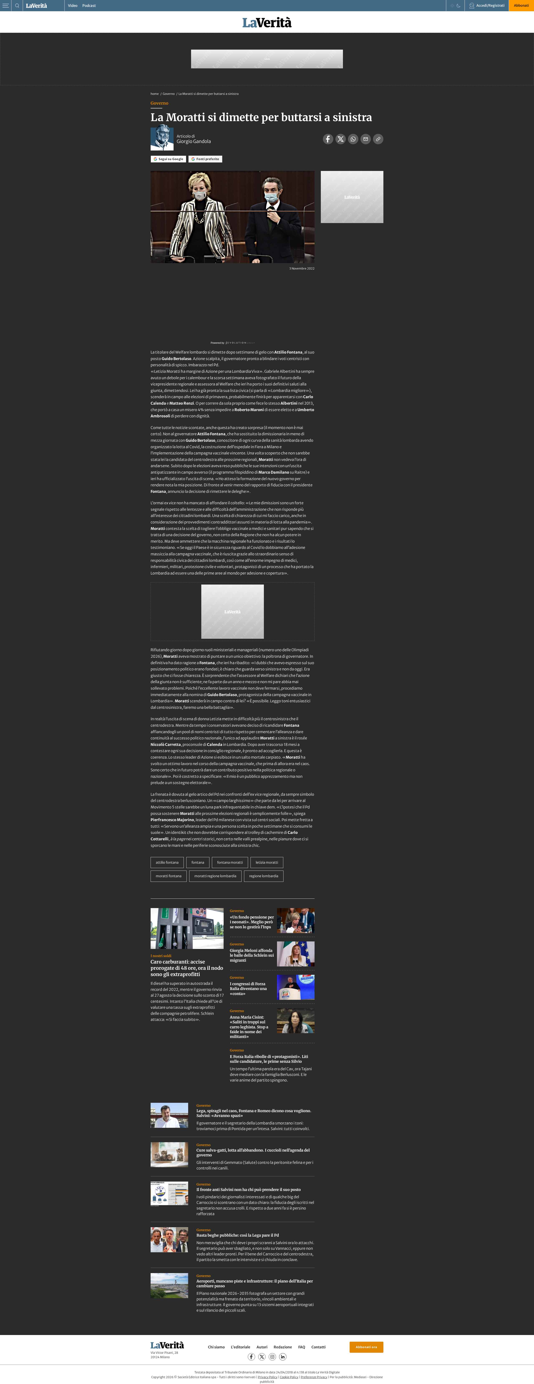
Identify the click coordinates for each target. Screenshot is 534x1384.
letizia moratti (267, 862)
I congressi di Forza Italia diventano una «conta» (248, 988)
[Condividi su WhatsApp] (353, 139)
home (155, 94)
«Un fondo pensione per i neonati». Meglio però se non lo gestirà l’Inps (252, 922)
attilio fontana (167, 862)
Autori (262, 1347)
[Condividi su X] (340, 139)
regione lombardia (263, 876)
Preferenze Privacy (314, 1377)
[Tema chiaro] (452, 5)
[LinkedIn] (282, 1356)
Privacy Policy (267, 1377)
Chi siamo (216, 1347)
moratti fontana (168, 876)
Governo (169, 94)
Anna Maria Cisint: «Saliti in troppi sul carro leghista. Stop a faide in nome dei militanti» (249, 1027)
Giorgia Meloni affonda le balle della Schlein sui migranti (252, 955)
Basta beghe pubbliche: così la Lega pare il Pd (237, 1235)
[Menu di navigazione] (5, 5)
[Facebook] (251, 1356)
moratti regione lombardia (215, 876)
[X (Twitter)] (262, 1356)
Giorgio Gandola (194, 141)
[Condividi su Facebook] (328, 139)
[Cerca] (17, 5)
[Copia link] (378, 139)
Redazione (283, 1347)
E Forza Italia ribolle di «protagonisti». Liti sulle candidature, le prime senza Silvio (269, 1059)
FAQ (301, 1347)
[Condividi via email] (365, 139)
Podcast (89, 5)
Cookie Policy (289, 1377)
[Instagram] (272, 1356)
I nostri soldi (161, 956)
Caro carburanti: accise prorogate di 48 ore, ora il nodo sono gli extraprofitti (187, 968)
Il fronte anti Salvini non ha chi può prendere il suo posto (248, 1189)
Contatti (318, 1347)
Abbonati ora (366, 1347)
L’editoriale (240, 1347)
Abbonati (521, 5)
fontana (197, 862)
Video (72, 5)
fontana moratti (230, 862)
